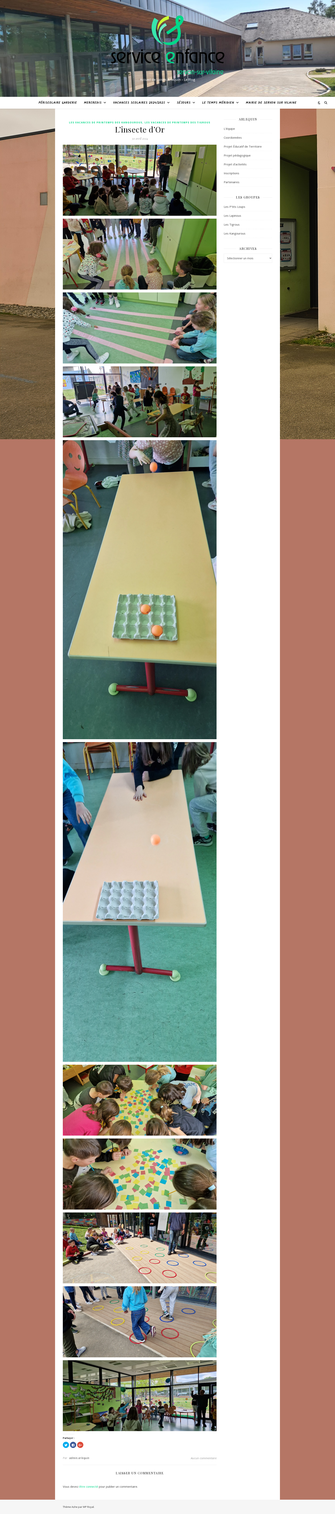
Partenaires (231, 182)
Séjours (184, 103)
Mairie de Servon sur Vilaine (271, 103)
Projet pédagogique (237, 155)
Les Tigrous (232, 224)
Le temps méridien (218, 103)
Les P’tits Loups (234, 207)
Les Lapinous (232, 215)
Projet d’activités (235, 164)
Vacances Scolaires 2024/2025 (139, 103)
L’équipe (229, 129)
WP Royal (88, 1507)
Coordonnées (233, 137)
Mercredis (93, 103)
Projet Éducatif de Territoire (243, 146)
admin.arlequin (79, 1458)
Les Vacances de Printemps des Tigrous (177, 122)
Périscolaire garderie (58, 103)
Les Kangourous (234, 233)
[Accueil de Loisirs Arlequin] (167, 45)
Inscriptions (231, 173)
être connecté (88, 1486)
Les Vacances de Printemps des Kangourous (105, 122)
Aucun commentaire (204, 1458)
